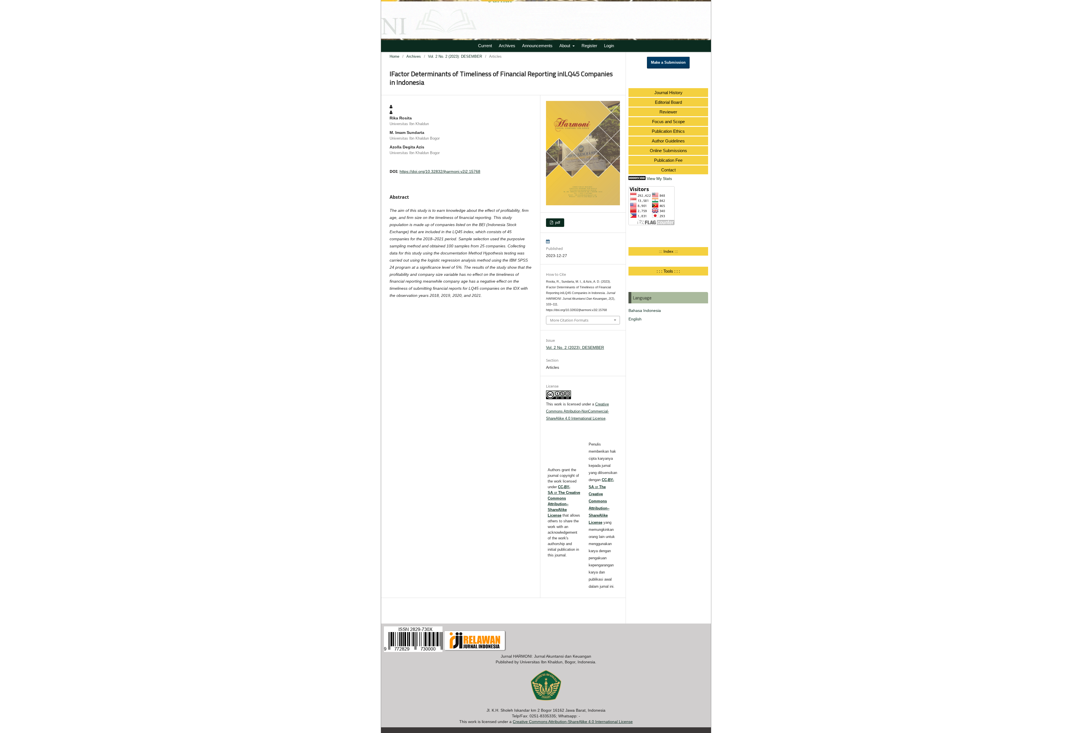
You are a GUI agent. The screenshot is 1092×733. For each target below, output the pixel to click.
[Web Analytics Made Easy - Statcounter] (637, 178)
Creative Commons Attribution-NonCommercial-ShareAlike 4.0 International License (577, 411)
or (601, 501)
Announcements (537, 45)
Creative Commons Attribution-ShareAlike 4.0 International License (573, 721)
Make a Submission (668, 62)
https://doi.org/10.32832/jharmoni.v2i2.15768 (440, 171)
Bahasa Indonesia (644, 310)
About (565, 45)
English (635, 319)
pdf (557, 222)
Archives (507, 45)
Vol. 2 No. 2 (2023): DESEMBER (455, 56)
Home (394, 56)
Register (589, 45)
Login (609, 45)
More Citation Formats (569, 320)
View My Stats (659, 178)
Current (485, 45)
